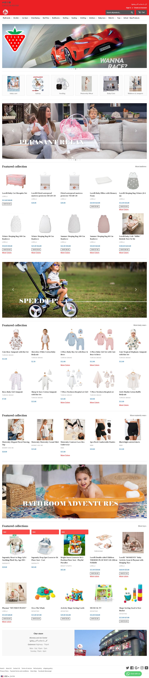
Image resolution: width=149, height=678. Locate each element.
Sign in (128, 8)
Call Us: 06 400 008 (10, 5)
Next (143, 54)
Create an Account (140, 8)
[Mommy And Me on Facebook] (5, 3)
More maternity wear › (138, 422)
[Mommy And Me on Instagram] (8, 3)
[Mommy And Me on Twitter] (3, 3)
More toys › (142, 533)
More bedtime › (141, 173)
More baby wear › (140, 332)
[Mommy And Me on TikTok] (146, 675)
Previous (5, 54)
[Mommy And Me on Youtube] (10, 3)
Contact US (16, 675)
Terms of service (26, 675)
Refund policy (37, 675)
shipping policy (47, 675)
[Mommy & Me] (38, 12)
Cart (143, 12)
